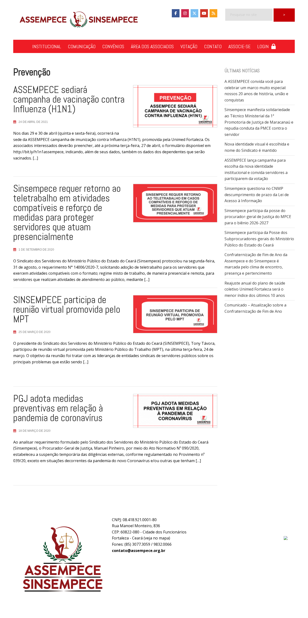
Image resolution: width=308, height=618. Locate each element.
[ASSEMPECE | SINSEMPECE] (78, 20)
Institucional (46, 46)
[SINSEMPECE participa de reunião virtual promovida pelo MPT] (171, 316)
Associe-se (239, 46)
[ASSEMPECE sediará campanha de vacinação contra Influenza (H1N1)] (171, 108)
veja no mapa (157, 538)
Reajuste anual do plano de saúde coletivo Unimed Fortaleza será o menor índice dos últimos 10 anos (255, 289)
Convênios (113, 46)
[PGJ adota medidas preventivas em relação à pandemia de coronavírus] (171, 413)
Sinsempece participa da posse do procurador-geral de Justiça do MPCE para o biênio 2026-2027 (258, 217)
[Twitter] (194, 13)
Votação (188, 46)
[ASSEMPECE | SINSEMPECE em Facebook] (176, 13)
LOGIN (264, 46)
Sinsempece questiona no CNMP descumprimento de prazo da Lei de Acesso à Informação (257, 194)
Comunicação (82, 46)
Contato (213, 46)
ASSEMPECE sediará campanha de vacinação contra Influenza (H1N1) (69, 99)
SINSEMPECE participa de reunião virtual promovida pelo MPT (66, 309)
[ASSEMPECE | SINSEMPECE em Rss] (213, 13)
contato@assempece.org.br (138, 550)
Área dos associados (152, 46)
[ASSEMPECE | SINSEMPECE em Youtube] (204, 13)
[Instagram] (185, 13)
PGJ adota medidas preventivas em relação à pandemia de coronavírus (58, 408)
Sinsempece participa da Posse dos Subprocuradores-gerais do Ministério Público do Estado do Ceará (259, 238)
